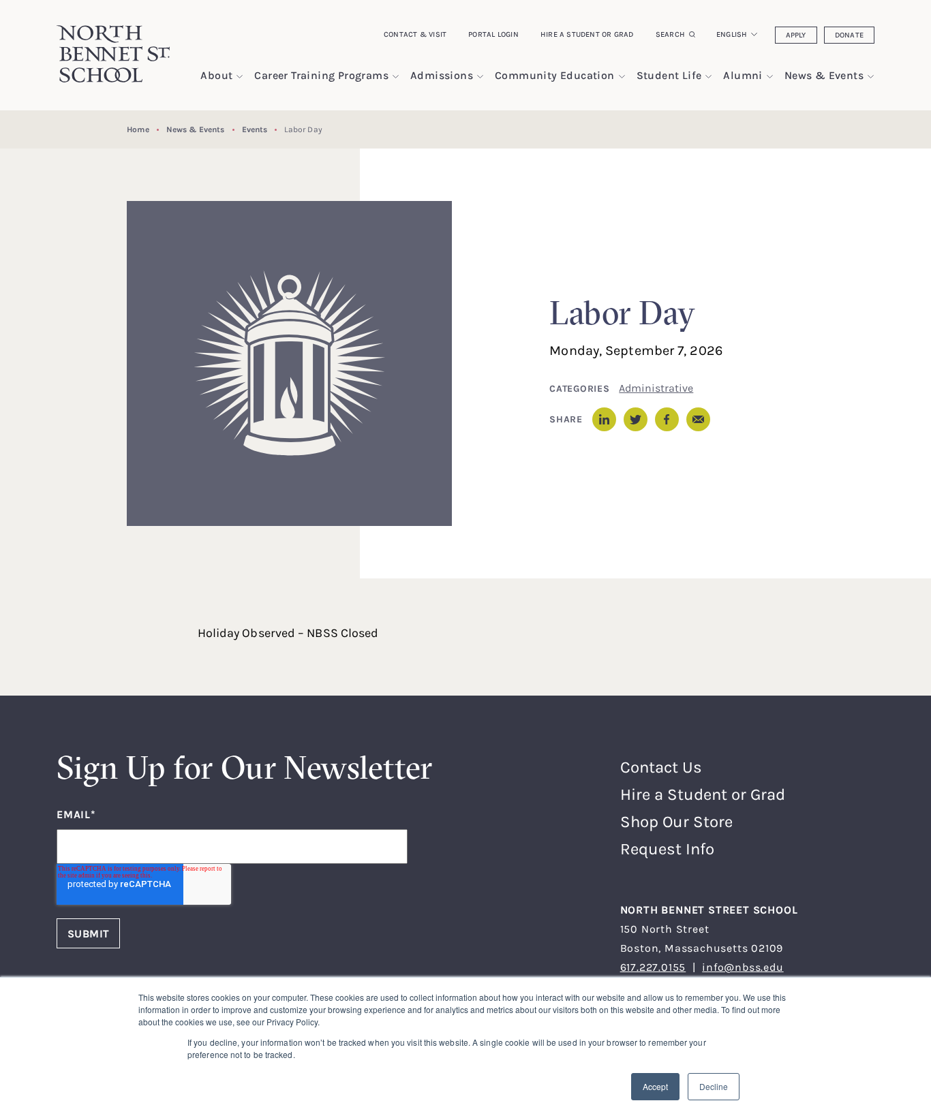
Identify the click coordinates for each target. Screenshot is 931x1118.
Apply (796, 35)
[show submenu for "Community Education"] (622, 76)
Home (138, 129)
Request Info (667, 848)
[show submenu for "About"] (239, 76)
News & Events (195, 129)
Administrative (656, 387)
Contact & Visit (415, 34)
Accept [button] (655, 1086)
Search (670, 34)
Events (254, 129)
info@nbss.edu (742, 967)
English (732, 34)
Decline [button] (713, 1086)
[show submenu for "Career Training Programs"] (396, 76)
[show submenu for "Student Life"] (708, 76)
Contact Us (661, 767)
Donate (849, 35)
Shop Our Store (676, 821)
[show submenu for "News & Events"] (871, 76)
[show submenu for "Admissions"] (480, 76)
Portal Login (493, 34)
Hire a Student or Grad (587, 34)
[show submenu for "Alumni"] (770, 76)
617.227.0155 (653, 967)
